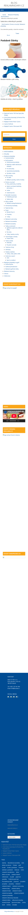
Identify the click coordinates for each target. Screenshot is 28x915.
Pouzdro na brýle (11, 245)
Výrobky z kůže (11, 173)
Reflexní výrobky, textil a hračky (15, 180)
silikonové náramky (17, 900)
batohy (4, 863)
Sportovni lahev (16, 902)
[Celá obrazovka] (23, 421)
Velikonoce (7, 276)
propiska (4, 884)
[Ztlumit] (21, 421)
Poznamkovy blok (7, 881)
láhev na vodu (6, 874)
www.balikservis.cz (13, 825)
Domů (4, 15)
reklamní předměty (7, 895)
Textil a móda (9, 241)
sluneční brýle (6, 902)
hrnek (3, 867)
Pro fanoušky (10, 168)
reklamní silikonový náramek (10, 898)
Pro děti (9, 177)
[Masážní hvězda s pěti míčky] (14, 70)
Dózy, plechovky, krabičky (14, 184)
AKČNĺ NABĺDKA (8, 151)
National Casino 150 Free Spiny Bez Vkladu (15, 845)
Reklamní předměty (13, 15)
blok (23, 863)
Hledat (14, 139)
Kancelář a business (11, 195)
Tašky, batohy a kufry (13, 234)
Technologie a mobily (11, 236)
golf (20, 865)
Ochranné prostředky (11, 205)
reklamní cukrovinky (18, 886)
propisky (11, 884)
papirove (18, 877)
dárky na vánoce (6, 865)
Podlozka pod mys (14, 879)
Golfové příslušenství (11, 266)
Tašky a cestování (10, 226)
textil (3, 905)
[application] (14, 416)
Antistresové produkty (13, 162)
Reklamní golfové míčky (12, 269)
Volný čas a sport (10, 256)
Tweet (17, 33)
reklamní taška (6, 900)
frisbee (15, 865)
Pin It (8, 35)
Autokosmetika (9, 158)
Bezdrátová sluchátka (14, 863)
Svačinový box (11, 193)
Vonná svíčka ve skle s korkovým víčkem (13, 60)
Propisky (9, 214)
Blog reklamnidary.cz (14, 4)
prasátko (22, 881)
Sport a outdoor (11, 260)
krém (22, 870)
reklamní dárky (15, 888)
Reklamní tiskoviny (9, 271)
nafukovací (5, 877)
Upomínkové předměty (13, 171)
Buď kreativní (5, 16)
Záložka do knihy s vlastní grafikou (12, 99)
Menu (2, 10)
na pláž (12, 877)
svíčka (24, 902)
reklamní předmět (19, 893)
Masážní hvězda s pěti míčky (10, 79)
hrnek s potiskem (12, 867)
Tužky (8, 217)
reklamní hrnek (6, 891)
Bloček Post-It (11, 212)
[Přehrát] (5, 421)
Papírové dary (9, 208)
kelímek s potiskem (7, 870)
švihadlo (14, 905)
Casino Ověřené (8, 124)
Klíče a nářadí (9, 201)
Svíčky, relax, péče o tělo (13, 254)
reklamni (17, 884)
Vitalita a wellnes (10, 252)
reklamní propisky (7, 893)
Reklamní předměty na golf (11, 262)
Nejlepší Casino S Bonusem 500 (13, 126)
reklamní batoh (6, 886)
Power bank (10, 238)
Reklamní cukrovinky (11, 219)
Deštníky (9, 242)
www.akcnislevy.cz (12, 828)
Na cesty (9, 232)
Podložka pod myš (12, 197)
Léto (8, 258)
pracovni (16, 881)
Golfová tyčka (9, 264)
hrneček (21, 867)
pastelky (4, 879)
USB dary (8, 249)
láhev (17, 872)
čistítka (9, 905)
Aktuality (6, 154)
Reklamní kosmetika (11, 221)
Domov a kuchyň (14, 24)
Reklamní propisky (10, 224)
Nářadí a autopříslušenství (14, 203)
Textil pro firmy (9, 247)
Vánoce (6, 273)
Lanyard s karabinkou (8, 872)
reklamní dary (6, 888)
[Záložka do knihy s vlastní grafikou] (14, 89)
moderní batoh (16, 874)
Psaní (6, 210)
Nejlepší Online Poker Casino (12, 121)
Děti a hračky (9, 175)
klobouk (17, 870)
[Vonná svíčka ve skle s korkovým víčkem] (14, 50)
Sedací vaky (10, 199)
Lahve (8, 190)
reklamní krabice (17, 891)
